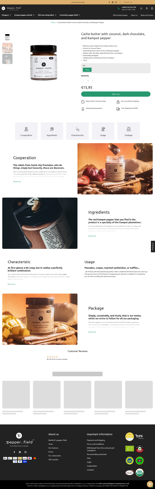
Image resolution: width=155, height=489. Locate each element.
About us (134, 15)
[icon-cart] (152, 8)
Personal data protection (97, 454)
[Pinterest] (112, 2)
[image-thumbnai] (7, 37)
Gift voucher (53, 459)
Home (53, 22)
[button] (115, 94)
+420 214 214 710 (129, 7)
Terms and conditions (95, 444)
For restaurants (54, 455)
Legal (89, 462)
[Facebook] (109, 2)
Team (50, 444)
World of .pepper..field (57, 440)
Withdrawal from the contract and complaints (100, 449)
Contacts (90, 470)
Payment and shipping (96, 440)
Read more (17, 181)
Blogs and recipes (147, 15)
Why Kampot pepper (120, 15)
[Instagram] (116, 2)
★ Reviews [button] (153, 246)
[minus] (83, 80)
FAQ (88, 458)
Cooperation (92, 466)
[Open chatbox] (150, 484)
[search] (141, 8)
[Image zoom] (43, 62)
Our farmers (53, 448)
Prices (50, 452)
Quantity (85, 75)
